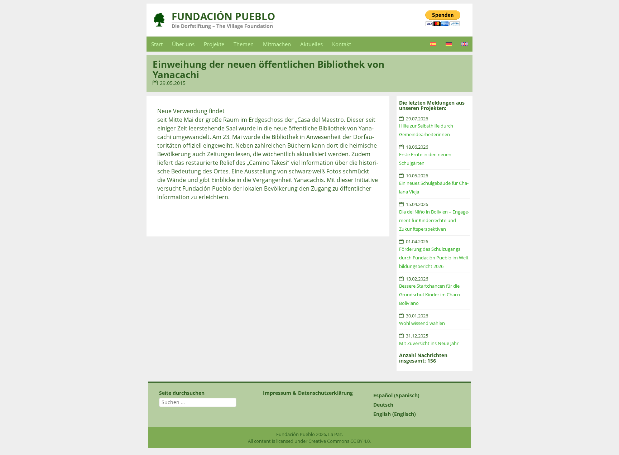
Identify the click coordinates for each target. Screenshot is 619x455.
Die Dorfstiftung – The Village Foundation (222, 26)
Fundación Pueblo (223, 16)
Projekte (214, 44)
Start (157, 44)
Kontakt (341, 44)
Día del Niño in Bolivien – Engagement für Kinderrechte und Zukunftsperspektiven (434, 220)
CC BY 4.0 (360, 441)
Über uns (183, 44)
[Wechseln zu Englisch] (464, 44)
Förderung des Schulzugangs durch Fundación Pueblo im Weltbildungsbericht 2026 (434, 257)
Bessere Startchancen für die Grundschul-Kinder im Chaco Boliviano (429, 294)
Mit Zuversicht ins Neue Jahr (429, 343)
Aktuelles (311, 44)
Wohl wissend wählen (422, 323)
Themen (244, 44)
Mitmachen (277, 44)
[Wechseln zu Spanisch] (433, 44)
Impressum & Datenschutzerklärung (308, 392)
